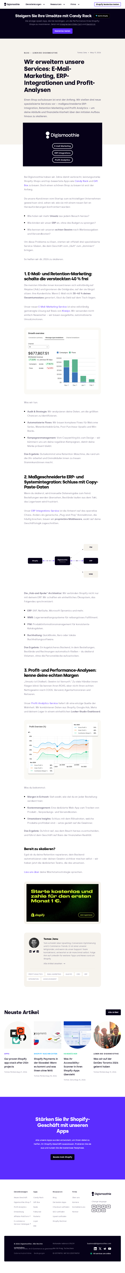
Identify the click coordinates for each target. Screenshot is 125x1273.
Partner (75, 1212)
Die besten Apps (59, 1202)
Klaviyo (66, 310)
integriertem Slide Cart (71, 24)
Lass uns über (31, 872)
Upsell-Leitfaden (59, 1216)
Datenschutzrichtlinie (22, 1253)
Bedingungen (39, 1253)
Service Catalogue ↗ (22, 1224)
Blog (54, 1198)
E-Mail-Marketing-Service (52, 306)
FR (99, 1206)
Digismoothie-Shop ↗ (22, 1202)
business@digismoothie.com (99, 1244)
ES (108, 1206)
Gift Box (36, 1202)
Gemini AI (90, 24)
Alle (34, 1226)
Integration (33, 979)
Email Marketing (54, 974)
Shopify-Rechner (60, 1221)
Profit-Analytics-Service (44, 703)
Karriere (75, 1202)
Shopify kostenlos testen (107, 4)
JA (94, 1210)
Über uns (76, 1198)
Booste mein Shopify (62, 1157)
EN (94, 1206)
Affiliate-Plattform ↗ (22, 1216)
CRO (78, 974)
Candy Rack (81, 181)
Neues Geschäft (20, 1198)
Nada (35, 1207)
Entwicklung (19, 1212)
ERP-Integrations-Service (45, 510)
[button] (35, 4)
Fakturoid (37, 1212)
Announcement (50, 979)
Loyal (35, 1221)
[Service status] (101, 1253)
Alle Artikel (113, 1012)
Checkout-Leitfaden (61, 1207)
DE (104, 1206)
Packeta (36, 1216)
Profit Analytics (35, 974)
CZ (103, 1210)
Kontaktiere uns (78, 1207)
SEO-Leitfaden (59, 1212)
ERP (85, 974)
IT (98, 1210)
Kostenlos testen (62, 31)
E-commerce (19, 1221)
